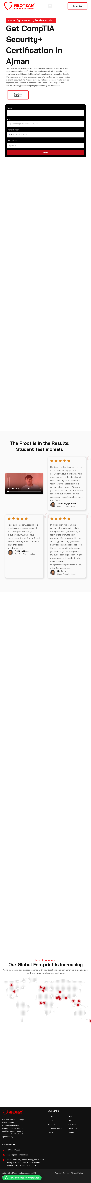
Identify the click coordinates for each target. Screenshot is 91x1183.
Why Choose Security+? (60, 1064)
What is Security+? (19, 1057)
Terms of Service (62, 1173)
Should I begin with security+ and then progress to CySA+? (63, 1058)
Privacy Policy (77, 1173)
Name (9, 108)
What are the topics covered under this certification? (25, 1064)
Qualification (12, 140)
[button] (50, 6)
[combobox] (10, 134)
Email (9, 119)
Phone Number (13, 130)
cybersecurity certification (52, 217)
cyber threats (45, 867)
